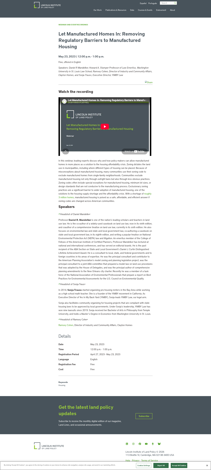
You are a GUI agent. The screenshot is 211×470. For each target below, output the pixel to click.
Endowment (161, 10)
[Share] (149, 82)
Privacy (135, 460)
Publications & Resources (116, 10)
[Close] (207, 465)
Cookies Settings (143, 465)
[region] (105, 465)
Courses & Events (145, 10)
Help (128, 460)
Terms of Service (149, 460)
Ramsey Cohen (65, 325)
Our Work (98, 10)
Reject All (161, 465)
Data (132, 10)
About (172, 10)
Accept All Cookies (179, 465)
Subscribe (144, 416)
